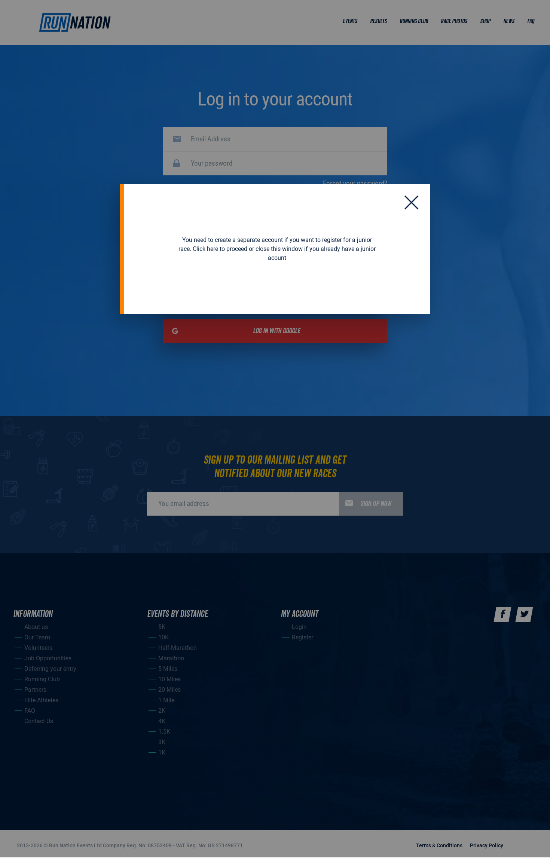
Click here (205, 248)
